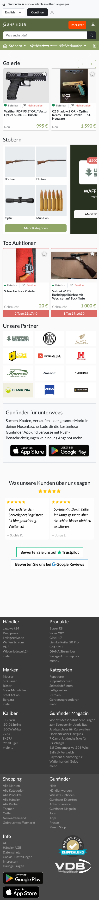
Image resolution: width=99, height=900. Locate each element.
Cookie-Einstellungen (17, 857)
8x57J (7, 738)
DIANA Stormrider (62, 651)
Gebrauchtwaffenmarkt (19, 822)
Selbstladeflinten (61, 686)
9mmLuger (10, 743)
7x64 (6, 734)
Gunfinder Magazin (63, 809)
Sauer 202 (57, 633)
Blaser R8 (56, 628)
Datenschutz (11, 852)
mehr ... (8, 656)
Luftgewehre (58, 690)
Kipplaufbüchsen (61, 681)
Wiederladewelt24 (16, 651)
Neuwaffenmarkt (14, 818)
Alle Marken (11, 786)
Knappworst (11, 633)
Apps (53, 818)
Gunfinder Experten (63, 799)
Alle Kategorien (13, 790)
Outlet (7, 813)
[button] (91, 24)
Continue (37, 12)
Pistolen (55, 695)
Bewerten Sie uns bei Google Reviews (49, 564)
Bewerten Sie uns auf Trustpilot (49, 552)
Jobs (53, 813)
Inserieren (77, 25)
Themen (8, 809)
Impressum (10, 861)
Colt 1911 (57, 647)
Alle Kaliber (11, 804)
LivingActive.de (13, 638)
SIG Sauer (10, 681)
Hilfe (53, 786)
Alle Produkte (12, 795)
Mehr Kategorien (36, 228)
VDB (6, 647)
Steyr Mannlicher (14, 690)
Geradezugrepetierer (64, 699)
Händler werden (61, 790)
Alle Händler (11, 799)
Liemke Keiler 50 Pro (64, 642)
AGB (6, 843)
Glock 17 (56, 638)
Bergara (8, 699)
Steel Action (11, 695)
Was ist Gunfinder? (62, 795)
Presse (54, 822)
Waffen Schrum (13, 642)
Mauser (8, 676)
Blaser (7, 686)
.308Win (9, 720)
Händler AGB (12, 847)
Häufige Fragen (13, 866)
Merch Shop (58, 827)
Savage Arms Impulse (64, 656)
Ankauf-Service (60, 804)
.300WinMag (12, 729)
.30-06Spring (12, 724)
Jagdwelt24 (11, 628)
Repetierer (57, 676)
